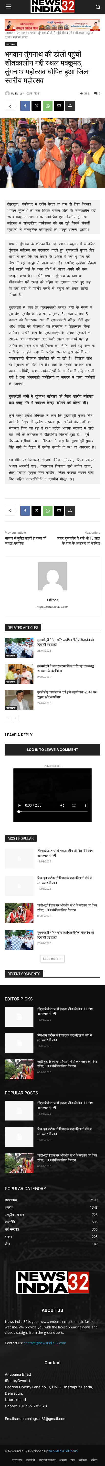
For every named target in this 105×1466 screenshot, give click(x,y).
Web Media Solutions (62, 1451)
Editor (19, 93)
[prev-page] (8, 718)
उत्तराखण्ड (22, 33)
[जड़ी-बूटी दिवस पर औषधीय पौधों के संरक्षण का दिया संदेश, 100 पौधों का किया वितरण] (19, 913)
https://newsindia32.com (53, 606)
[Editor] (8, 93)
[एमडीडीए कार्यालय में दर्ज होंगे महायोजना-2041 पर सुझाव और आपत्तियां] (19, 700)
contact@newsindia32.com (45, 1343)
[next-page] (16, 718)
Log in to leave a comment (52, 749)
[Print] (70, 106)
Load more (51, 959)
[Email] (59, 106)
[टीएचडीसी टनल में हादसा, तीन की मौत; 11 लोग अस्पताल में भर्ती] (19, 858)
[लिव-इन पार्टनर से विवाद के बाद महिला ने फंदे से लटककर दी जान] (19, 886)
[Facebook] (25, 106)
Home (9, 33)
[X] (36, 106)
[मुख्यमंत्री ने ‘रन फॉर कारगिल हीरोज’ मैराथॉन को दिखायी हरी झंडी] (19, 648)
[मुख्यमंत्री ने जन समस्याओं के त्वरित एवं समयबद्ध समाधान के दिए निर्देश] (19, 674)
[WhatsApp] (47, 106)
